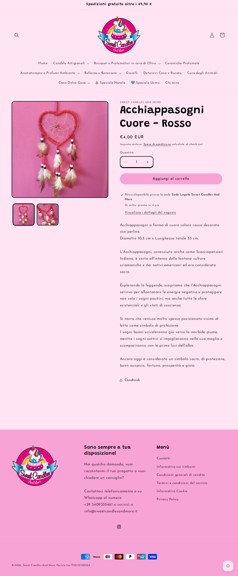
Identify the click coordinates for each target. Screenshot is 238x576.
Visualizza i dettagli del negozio (150, 212)
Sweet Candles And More (39, 565)
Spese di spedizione (157, 144)
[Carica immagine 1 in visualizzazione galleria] (23, 214)
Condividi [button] (132, 380)
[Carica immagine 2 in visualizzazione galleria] (47, 214)
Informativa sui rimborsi (176, 467)
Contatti (163, 458)
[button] (17, 35)
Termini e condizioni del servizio (182, 483)
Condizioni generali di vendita (181, 475)
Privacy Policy (167, 499)
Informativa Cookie (172, 491)
